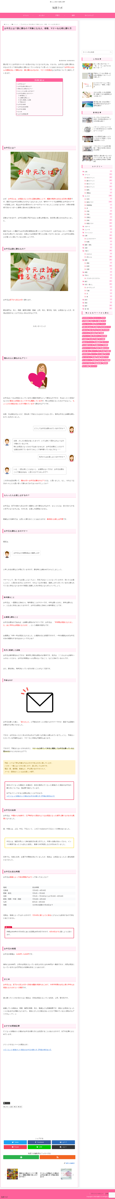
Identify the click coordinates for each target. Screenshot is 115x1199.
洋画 (99, 214)
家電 (98, 272)
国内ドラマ (99, 202)
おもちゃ (99, 254)
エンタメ (98, 196)
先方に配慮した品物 (25, 100)
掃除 (99, 263)
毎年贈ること (23, 95)
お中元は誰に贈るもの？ (25, 86)
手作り (98, 275)
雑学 (98, 306)
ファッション (98, 232)
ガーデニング (99, 287)
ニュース (98, 229)
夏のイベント (99, 180)
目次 (37, 80)
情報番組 (99, 205)
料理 (99, 266)
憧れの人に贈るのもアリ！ (25, 88)
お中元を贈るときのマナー (25, 93)
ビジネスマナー (99, 238)
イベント (7, 1103)
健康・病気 (98, 245)
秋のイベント (99, 187)
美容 (98, 303)
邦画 (99, 220)
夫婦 (98, 248)
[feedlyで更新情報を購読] (21, 1157)
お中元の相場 (22, 109)
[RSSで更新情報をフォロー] (57, 1157)
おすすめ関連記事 (23, 114)
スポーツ (98, 226)
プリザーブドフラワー (99, 278)
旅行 (98, 281)
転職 (99, 242)
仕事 (98, 235)
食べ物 (98, 309)
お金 (98, 171)
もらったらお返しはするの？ (26, 91)
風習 (20, 1106)
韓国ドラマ (99, 223)
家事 (98, 260)
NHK (99, 199)
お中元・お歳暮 (9, 1106)
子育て (98, 251)
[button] (110, 52)
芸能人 (99, 217)
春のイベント (99, 184)
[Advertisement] (39, 45)
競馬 (99, 190)
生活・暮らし (98, 284)
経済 (98, 299)
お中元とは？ (22, 84)
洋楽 (99, 211)
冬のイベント (99, 177)
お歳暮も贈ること (25, 97)
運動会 (99, 193)
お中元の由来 (22, 104)
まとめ (20, 111)
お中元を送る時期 (23, 107)
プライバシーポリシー (97, 1193)
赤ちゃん (99, 257)
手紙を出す (23, 102)
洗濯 (99, 269)
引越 (99, 290)
